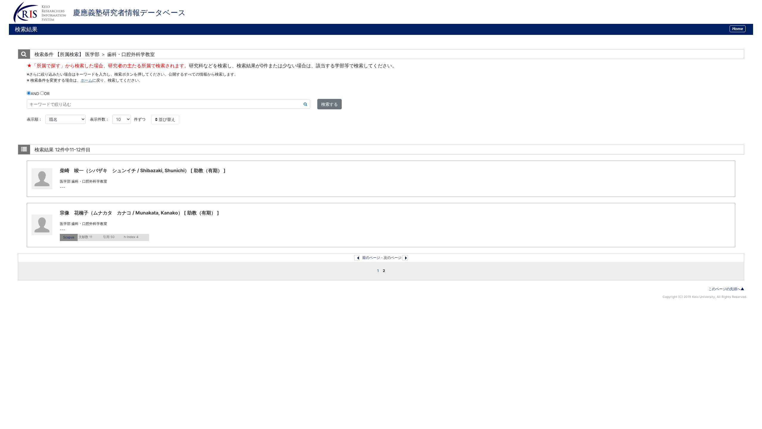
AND (35, 93)
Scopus (68, 237)
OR (46, 93)
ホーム (86, 80)
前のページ (371, 257)
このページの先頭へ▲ (726, 289)
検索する (329, 104)
